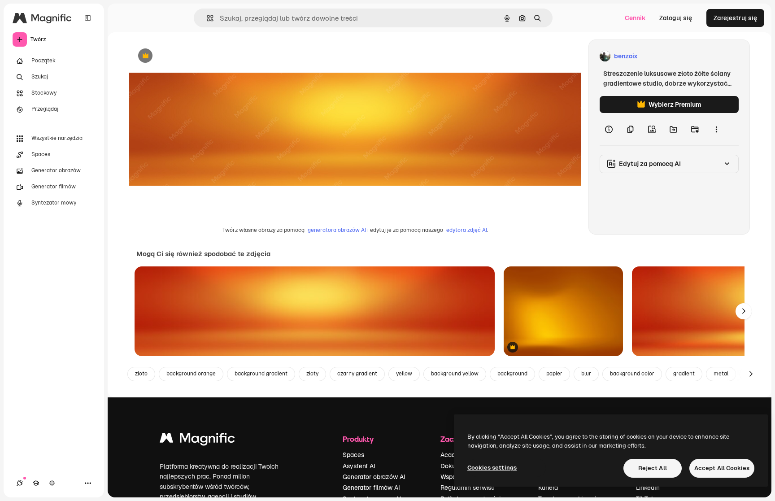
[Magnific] (197, 440)
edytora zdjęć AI (466, 230)
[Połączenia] (20, 483)
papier (554, 373)
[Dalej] (744, 311)
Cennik (635, 18)
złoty (312, 373)
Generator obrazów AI (374, 477)
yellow (404, 373)
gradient (684, 373)
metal (721, 373)
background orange (191, 373)
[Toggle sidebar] (88, 18)
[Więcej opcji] (716, 129)
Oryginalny (191, 56)
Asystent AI (359, 466)
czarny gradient (357, 373)
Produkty (358, 439)
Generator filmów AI (371, 488)
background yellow (455, 373)
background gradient (261, 373)
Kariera (548, 488)
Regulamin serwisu (467, 488)
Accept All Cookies (721, 468)
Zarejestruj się (735, 18)
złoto (141, 373)
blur (586, 373)
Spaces (353, 455)
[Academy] (36, 483)
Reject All (652, 468)
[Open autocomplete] (206, 18)
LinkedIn (648, 488)
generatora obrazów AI (337, 230)
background (512, 373)
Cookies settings (492, 467)
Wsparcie (453, 477)
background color (632, 373)
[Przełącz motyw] (52, 483)
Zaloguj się (675, 18)
